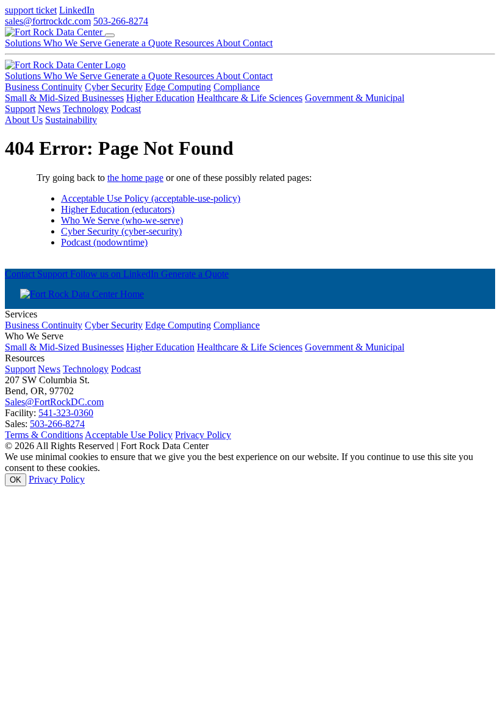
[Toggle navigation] (110, 35)
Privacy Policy (203, 435)
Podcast (126, 109)
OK (15, 479)
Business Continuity (43, 87)
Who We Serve (73, 43)
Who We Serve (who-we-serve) (122, 220)
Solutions (24, 43)
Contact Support (37, 274)
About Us (24, 120)
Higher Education (160, 98)
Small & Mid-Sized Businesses (64, 98)
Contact (258, 43)
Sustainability (71, 120)
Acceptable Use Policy (129, 435)
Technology (86, 109)
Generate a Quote (139, 43)
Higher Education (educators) (117, 209)
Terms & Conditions (44, 435)
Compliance (236, 87)
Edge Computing (178, 87)
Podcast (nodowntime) (104, 242)
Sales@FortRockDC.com (54, 402)
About (229, 43)
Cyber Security (114, 87)
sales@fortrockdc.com (48, 21)
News (49, 109)
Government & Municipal (354, 98)
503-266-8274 (120, 21)
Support (20, 109)
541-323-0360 (65, 413)
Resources (195, 43)
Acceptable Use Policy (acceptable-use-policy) (150, 198)
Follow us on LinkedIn (115, 274)
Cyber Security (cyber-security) (121, 231)
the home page (135, 177)
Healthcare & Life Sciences (249, 98)
